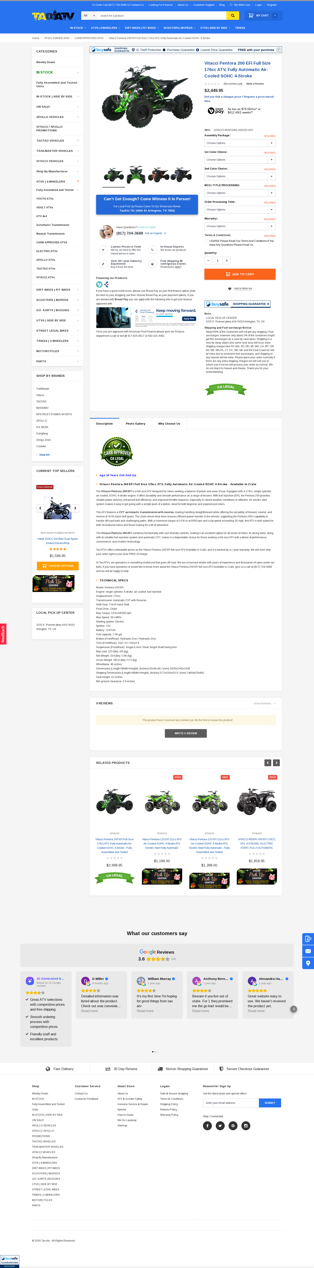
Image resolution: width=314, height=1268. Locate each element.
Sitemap (122, 1125)
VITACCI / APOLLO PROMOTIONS (49, 128)
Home (35, 38)
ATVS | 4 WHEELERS (104, 27)
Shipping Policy (169, 1104)
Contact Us (81, 1093)
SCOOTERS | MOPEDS (178, 27)
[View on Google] (85, 981)
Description (104, 423)
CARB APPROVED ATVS (89, 38)
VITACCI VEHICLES (49, 161)
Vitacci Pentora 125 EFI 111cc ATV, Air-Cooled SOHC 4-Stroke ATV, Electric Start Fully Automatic (162, 843)
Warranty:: (240, 219)
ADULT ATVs (44, 207)
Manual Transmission (50, 233)
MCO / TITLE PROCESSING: (240, 185)
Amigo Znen (43, 439)
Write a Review (255, 83)
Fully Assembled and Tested (54, 190)
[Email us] (308, 951)
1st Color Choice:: (240, 152)
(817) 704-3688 (129, 233)
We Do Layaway (126, 1120)
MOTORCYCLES (47, 351)
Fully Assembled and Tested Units (56, 84)
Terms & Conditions (171, 1098)
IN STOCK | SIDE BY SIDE (54, 96)
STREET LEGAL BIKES (52, 330)
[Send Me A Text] (308, 939)
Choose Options (61, 565)
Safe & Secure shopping (174, 1093)
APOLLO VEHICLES (50, 117)
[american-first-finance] (106, 284)
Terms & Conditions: (217, 235)
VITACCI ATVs (45, 277)
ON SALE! (43, 106)
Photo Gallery (135, 423)
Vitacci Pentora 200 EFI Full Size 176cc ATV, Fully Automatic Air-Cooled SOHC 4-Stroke (159, 38)
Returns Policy (168, 1109)
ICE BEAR (42, 427)
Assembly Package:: (240, 135)
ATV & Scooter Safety (129, 1098)
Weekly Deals (45, 62)
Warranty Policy (169, 1114)
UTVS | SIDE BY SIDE (213, 27)
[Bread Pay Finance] (99, 284)
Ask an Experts (154, 233)
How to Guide (125, 1114)
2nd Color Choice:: (240, 169)
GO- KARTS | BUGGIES (52, 310)
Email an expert (146, 227)
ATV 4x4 (41, 216)
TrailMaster (42, 388)
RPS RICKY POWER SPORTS (54, 414)
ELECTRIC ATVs (46, 251)
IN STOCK (76, 27)
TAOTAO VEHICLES (50, 140)
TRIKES (240, 27)
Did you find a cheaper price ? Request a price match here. (239, 99)
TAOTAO (41, 401)
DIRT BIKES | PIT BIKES (140, 27)
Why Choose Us (169, 423)
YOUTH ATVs (44, 198)
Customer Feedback (86, 1098)
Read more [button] (89, 1011)
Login (258, 4)
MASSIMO (42, 407)
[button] (9, 1261)
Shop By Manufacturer (52, 171)
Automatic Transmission (52, 225)
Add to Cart (243, 274)
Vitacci (40, 395)
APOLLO (41, 420)
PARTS (41, 361)
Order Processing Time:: (240, 202)
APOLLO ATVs (45, 260)
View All (44, 454)
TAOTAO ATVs (45, 268)
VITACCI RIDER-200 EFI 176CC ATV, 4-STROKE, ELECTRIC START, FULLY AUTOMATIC (257, 843)
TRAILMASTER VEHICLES (54, 150)
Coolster (41, 446)
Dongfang (42, 433)
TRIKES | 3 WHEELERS (52, 340)
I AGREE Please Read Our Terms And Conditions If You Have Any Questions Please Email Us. (241, 242)
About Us (122, 1093)
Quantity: (210, 252)
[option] (147, 96)
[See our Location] (308, 963)
